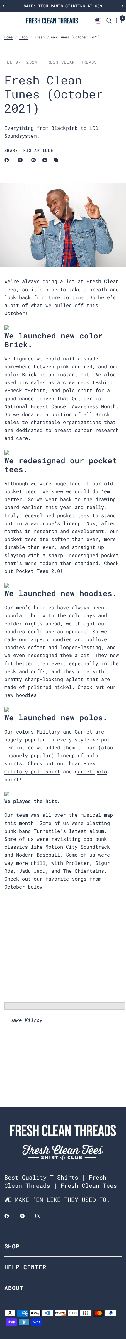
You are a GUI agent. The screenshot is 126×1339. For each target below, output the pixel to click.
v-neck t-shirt (24, 390)
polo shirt (77, 390)
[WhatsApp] (46, 160)
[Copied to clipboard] (57, 160)
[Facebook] (7, 160)
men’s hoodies (35, 607)
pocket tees (73, 515)
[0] (118, 21)
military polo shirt (32, 771)
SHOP (12, 1246)
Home (8, 37)
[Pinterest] (34, 160)
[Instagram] (41, 1215)
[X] (21, 160)
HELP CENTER (25, 1267)
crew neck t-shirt (88, 382)
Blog (23, 37)
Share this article (28, 150)
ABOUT (13, 1288)
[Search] (109, 21)
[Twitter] (26, 1215)
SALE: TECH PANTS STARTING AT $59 (63, 5)
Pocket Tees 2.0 (38, 571)
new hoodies (20, 695)
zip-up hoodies (51, 639)
